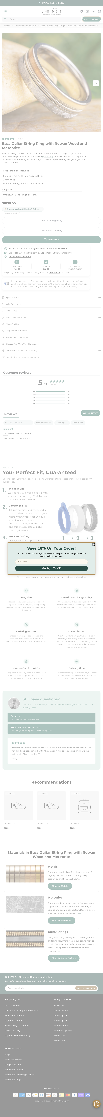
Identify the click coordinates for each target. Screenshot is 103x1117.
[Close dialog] (93, 544)
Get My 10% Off (51, 568)
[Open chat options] (97, 1104)
